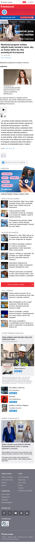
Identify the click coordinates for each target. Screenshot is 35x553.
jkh (14, 148)
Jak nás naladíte (23, 477)
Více (29, 22)
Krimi (4, 178)
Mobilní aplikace (7, 502)
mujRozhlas (5, 168)
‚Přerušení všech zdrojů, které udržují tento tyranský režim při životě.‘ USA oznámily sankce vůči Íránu (17, 459)
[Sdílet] (4, 116)
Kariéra (20, 485)
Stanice (4, 482)
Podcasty (5, 500)
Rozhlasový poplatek (25, 491)
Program (13, 22)
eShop (4, 485)
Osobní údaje (12, 537)
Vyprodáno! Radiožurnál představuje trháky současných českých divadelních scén (21, 265)
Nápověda (21, 480)
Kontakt (20, 488)
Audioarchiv (5, 497)
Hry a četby (6, 174)
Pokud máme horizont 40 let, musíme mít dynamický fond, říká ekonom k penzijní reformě (21, 295)
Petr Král (8, 148)
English (30, 537)
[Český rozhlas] (6, 2)
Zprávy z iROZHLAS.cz (10, 418)
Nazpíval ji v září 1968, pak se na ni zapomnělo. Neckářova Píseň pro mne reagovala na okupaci (21, 237)
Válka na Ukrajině (7, 477)
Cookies (4, 537)
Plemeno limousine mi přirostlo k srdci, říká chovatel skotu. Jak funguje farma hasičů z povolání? (21, 274)
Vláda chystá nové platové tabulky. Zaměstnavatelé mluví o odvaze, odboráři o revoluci (16, 446)
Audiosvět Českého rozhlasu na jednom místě (14, 194)
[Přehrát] (3, 110)
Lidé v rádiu (22, 482)
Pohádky (14, 178)
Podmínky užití (22, 537)
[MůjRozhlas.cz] (3, 67)
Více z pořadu (7, 291)
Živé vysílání (6, 185)
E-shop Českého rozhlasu (13, 333)
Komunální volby (7, 480)
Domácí (4, 22)
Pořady (22, 22)
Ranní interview (6, 58)
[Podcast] (1, 116)
